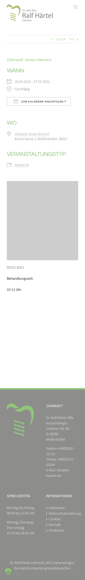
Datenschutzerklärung (62, 513)
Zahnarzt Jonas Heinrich (32, 133)
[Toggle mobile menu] (75, 7)
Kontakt (55, 524)
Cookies (55, 519)
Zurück (61, 39)
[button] (8, 572)
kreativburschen (59, 568)
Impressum (57, 507)
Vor (72, 39)
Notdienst (22, 164)
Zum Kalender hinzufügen (41, 101)
